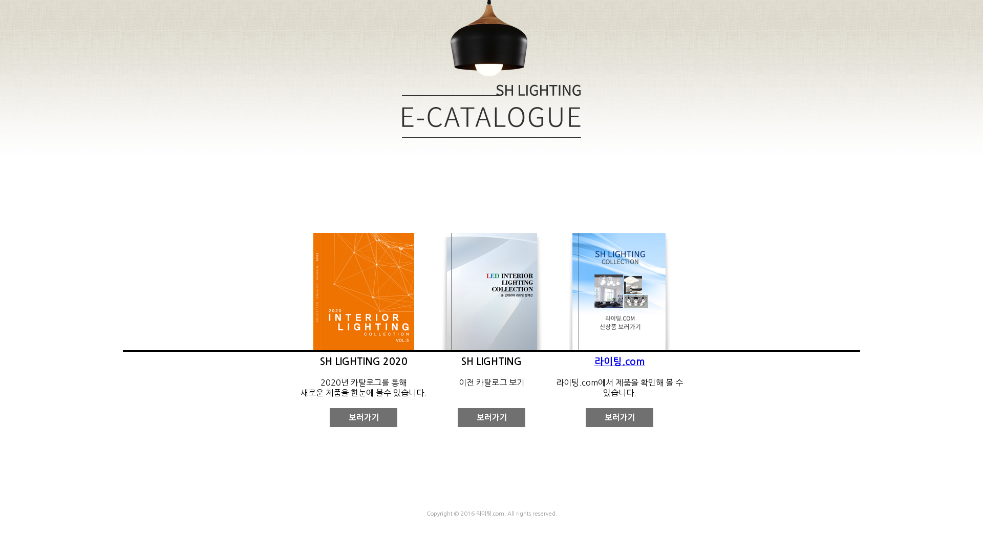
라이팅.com (619, 362)
